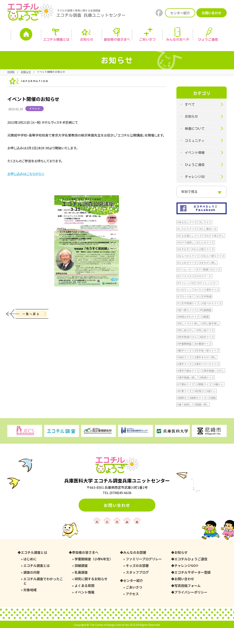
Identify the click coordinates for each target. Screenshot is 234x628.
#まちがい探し (208, 262)
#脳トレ (218, 384)
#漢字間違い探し (187, 377)
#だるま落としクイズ (189, 235)
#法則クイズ (184, 357)
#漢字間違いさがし (213, 370)
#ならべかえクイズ (188, 256)
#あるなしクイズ (187, 222)
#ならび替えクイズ (203, 249)
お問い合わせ (211, 12)
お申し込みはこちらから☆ (25, 173)
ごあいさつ (134, 587)
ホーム (26, 35)
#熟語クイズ (207, 377)
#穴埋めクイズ (185, 384)
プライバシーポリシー (190, 592)
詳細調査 (81, 565)
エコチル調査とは (56, 39)
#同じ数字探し (210, 323)
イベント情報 (195, 152)
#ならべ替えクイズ (213, 256)
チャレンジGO (195, 176)
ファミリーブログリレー (144, 559)
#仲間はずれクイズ (188, 316)
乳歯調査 (81, 572)
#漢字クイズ (184, 364)
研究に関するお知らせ (91, 579)
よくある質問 (84, 585)
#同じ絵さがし (185, 330)
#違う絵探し (184, 404)
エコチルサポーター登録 (192, 572)
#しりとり (205, 222)
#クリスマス (184, 276)
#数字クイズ (184, 350)
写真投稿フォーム (187, 585)
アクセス (132, 594)
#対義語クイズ (203, 343)
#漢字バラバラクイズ (207, 364)
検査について (195, 128)
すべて (190, 104)
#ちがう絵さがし (214, 235)
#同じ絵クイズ (205, 330)
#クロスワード (203, 276)
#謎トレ (211, 391)
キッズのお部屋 (137, 565)
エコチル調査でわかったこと (43, 581)
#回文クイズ (207, 337)
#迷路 (212, 398)
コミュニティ (195, 140)
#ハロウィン (184, 289)
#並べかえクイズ (212, 303)
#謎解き (181, 398)
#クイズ (215, 269)
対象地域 (30, 590)
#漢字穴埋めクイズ (188, 370)
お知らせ (86, 39)
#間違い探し (202, 404)
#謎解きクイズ (197, 398)
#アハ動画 (202, 269)
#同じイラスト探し (188, 323)
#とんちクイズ (205, 242)
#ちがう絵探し (185, 242)
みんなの (177, 39)
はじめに (30, 559)
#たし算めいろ (208, 229)
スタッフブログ (137, 572)
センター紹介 (180, 12)
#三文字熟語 (204, 296)
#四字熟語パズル (187, 337)
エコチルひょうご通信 (190, 559)
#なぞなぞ (183, 249)
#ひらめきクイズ (187, 262)
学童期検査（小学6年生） (94, 559)
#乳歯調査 (205, 310)
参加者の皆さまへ (117, 39)
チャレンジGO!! (186, 565)
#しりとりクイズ (187, 229)
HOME (11, 72)
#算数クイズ (204, 384)
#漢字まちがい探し (205, 357)
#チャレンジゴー (208, 283)
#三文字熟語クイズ (188, 303)
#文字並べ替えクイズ (207, 350)
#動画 (205, 316)
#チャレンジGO (186, 283)
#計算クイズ (184, 391)
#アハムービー (185, 269)
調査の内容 (31, 572)
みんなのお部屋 (134, 552)
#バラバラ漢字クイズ (207, 289)
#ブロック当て (185, 296)
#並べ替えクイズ (187, 310)
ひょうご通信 (208, 39)
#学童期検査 (184, 343)
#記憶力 (199, 391)
